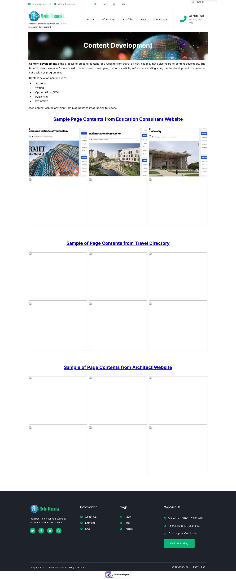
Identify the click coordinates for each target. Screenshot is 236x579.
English (200, 2)
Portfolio (128, 19)
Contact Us (160, 19)
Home (90, 19)
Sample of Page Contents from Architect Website (118, 367)
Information (108, 19)
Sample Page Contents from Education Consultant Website (118, 119)
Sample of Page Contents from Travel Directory (118, 243)
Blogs (143, 19)
